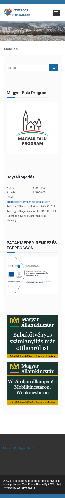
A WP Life (54, 484)
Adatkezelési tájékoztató (18, 448)
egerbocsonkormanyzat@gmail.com (28, 201)
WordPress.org (26, 487)
